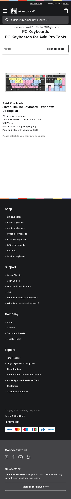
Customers (12, 386)
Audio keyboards (16, 228)
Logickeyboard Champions (21, 363)
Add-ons (11, 250)
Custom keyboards (17, 256)
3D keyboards (14, 216)
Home (15, 27)
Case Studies (14, 369)
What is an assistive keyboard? (23, 303)
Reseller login (14, 339)
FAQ (9, 292)
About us (11, 322)
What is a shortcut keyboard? (22, 297)
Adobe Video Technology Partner (24, 374)
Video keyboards (16, 222)
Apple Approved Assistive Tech (23, 380)
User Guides (13, 280)
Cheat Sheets (14, 275)
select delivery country (21, 136)
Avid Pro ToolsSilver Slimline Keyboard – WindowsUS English (28, 106)
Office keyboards (16, 245)
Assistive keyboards (17, 239)
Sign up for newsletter (35, 486)
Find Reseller (13, 357)
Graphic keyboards (17, 233)
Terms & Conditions (15, 416)
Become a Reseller (16, 333)
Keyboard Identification (19, 286)
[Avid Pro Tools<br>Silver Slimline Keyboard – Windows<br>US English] (35, 81)
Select (66, 3)
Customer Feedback (17, 391)
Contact (11, 327)
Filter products (55, 48)
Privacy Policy (12, 421)
